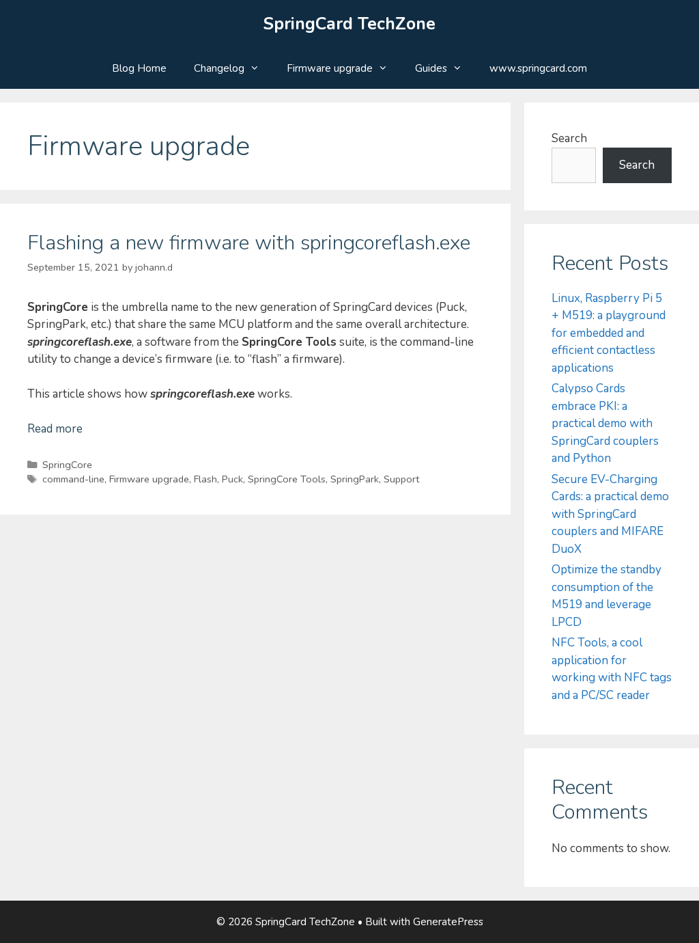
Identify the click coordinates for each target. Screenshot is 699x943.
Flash (205, 479)
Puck (232, 479)
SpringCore (67, 465)
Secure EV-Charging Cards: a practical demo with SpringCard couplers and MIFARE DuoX (610, 514)
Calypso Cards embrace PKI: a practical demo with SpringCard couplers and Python (605, 423)
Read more (55, 429)
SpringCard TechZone (349, 24)
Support (401, 479)
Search (569, 138)
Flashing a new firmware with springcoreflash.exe (248, 243)
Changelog (219, 68)
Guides (431, 68)
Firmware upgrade (330, 68)
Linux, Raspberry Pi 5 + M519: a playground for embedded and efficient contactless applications (609, 333)
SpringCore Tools (287, 479)
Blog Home (139, 68)
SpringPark (354, 479)
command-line (73, 479)
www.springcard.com (538, 68)
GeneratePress (448, 922)
